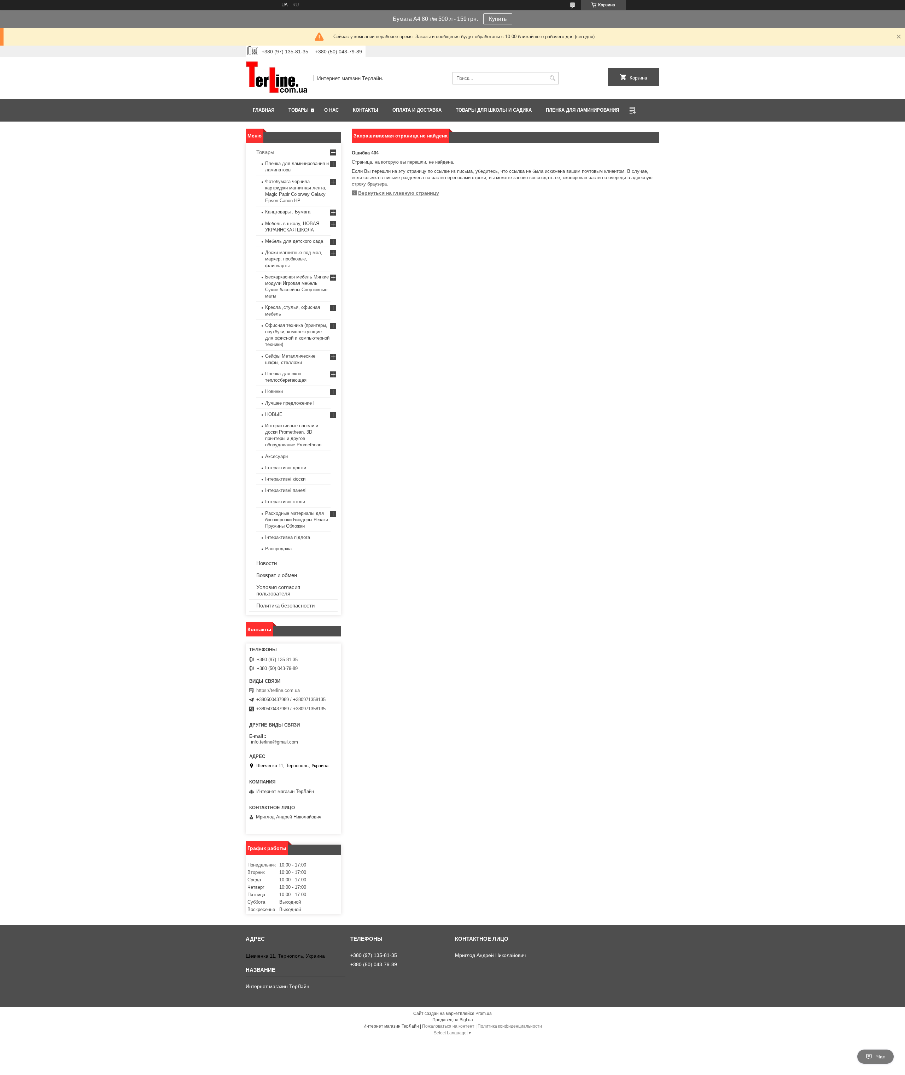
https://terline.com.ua (278, 690)
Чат (880, 1056)
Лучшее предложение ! (290, 403)
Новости (266, 563)
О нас (331, 110)
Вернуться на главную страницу (398, 193)
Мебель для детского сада (294, 241)
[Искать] (552, 78)
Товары (298, 110)
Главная (263, 110)
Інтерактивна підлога (287, 537)
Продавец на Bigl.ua (452, 1019)
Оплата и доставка (417, 110)
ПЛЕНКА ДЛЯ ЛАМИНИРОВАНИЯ (582, 110)
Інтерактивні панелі (285, 490)
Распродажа (278, 548)
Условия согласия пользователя (278, 590)
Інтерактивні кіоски (285, 479)
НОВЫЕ (273, 414)
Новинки (274, 391)
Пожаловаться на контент (448, 1026)
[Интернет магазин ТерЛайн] (277, 78)
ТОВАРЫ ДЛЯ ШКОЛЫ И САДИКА (494, 110)
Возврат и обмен (276, 575)
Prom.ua (483, 1013)
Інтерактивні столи (285, 501)
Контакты (365, 110)
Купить (498, 19)
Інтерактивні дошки (285, 467)
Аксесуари (276, 456)
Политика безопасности (285, 606)
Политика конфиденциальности (510, 1026)
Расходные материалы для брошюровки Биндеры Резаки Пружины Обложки (296, 520)
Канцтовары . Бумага (287, 212)
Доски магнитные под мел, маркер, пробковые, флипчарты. (293, 259)
